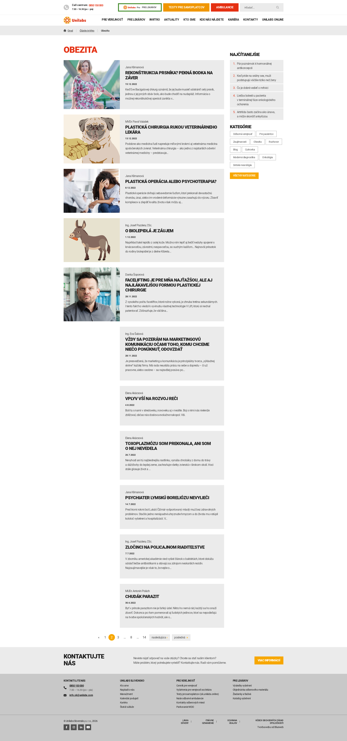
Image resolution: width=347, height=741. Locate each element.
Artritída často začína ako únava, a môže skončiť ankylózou (256, 114)
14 (144, 637)
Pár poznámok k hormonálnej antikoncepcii (254, 66)
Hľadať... (250, 7)
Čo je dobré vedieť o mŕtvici (252, 88)
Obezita (258, 141)
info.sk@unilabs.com (81, 695)
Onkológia (267, 157)
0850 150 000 (96, 5)
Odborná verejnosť (242, 134)
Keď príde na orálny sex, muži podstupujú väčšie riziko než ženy (256, 78)
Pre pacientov (266, 134)
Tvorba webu (264, 727)
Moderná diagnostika (244, 157)
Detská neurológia (242, 165)
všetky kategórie (244, 175)
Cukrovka (250, 149)
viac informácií (269, 660)
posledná (181, 637)
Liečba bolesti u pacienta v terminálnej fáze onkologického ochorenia (256, 100)
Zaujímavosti (239, 141)
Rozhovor (274, 141)
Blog (235, 149)
